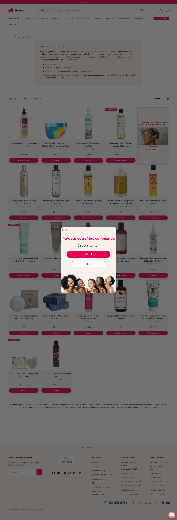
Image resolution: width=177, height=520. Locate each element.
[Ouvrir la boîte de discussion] (171, 515)
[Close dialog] (64, 230)
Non (88, 264)
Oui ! (88, 254)
